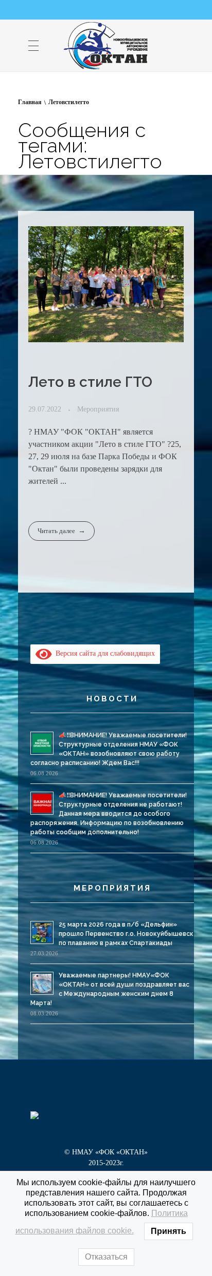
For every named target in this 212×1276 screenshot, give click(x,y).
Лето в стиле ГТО (90, 382)
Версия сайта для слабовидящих (103, 653)
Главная (30, 102)
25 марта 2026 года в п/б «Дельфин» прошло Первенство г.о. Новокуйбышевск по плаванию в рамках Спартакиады (126, 934)
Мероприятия (98, 409)
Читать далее (56, 531)
